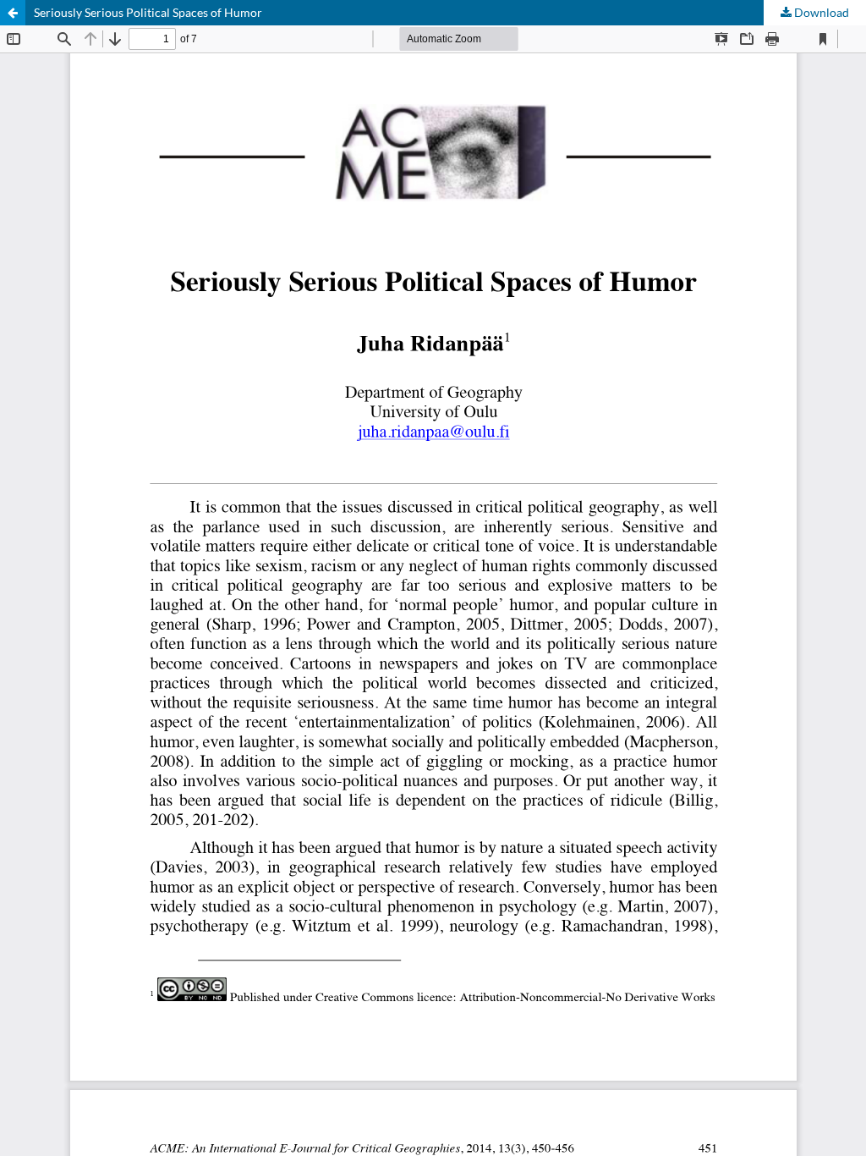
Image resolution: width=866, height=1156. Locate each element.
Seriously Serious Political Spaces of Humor (148, 12)
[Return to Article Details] (12, 12)
